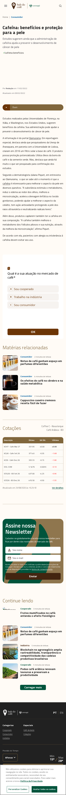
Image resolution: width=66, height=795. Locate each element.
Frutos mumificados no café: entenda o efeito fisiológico (38, 614)
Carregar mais (33, 687)
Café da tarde (28, 730)
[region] (33, 780)
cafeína (6, 183)
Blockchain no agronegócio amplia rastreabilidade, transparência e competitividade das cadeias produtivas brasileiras (41, 654)
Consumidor (17, 17)
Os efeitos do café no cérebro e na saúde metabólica (41, 382)
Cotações (27, 734)
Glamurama (35, 138)
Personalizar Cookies (17, 789)
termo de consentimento (42, 569)
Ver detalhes (57, 487)
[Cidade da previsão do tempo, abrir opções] (15, 757)
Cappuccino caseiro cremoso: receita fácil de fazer (38, 401)
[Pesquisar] (60, 6)
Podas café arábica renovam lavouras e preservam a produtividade (37, 672)
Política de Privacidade (31, 781)
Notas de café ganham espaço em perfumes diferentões (41, 362)
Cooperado (7, 730)
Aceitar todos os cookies (44, 789)
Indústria (6, 738)
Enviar (33, 576)
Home (5, 17)
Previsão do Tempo (10, 750)
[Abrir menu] (6, 6)
